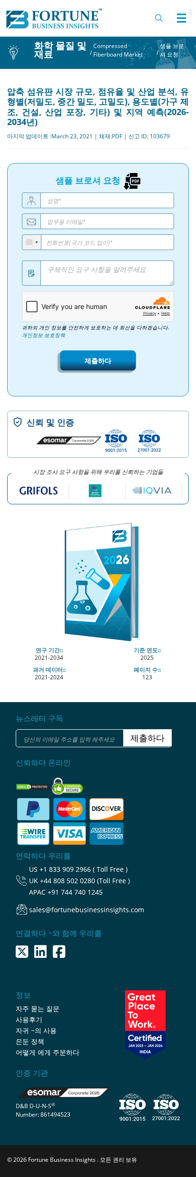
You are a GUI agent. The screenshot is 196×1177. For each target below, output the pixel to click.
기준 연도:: (147, 650)
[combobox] (31, 242)
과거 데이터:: (49, 670)
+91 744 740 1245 (75, 892)
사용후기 (29, 1019)
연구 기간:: (49, 650)
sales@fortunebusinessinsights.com (86, 909)
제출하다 (98, 360)
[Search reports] (159, 18)
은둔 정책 (30, 1041)
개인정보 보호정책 (43, 335)
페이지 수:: (147, 670)
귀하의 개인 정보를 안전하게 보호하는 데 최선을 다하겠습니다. (95, 331)
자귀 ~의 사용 (36, 1030)
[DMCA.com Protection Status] (33, 784)
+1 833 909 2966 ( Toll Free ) (83, 869)
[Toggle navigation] (181, 18)
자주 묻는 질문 (37, 1008)
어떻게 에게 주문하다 (47, 1052)
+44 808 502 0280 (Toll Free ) (85, 880)
